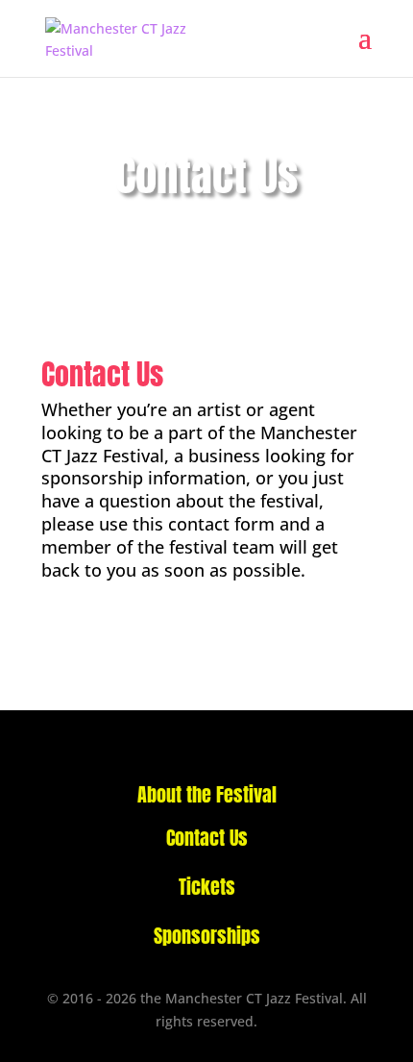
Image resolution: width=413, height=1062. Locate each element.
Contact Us (207, 837)
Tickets (207, 886)
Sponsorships (207, 936)
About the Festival (207, 794)
